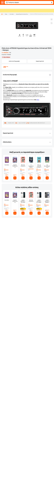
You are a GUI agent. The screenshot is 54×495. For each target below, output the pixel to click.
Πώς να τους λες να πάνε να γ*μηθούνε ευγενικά (39, 166)
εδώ (38, 99)
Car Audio (11, 14)
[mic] (51, 2)
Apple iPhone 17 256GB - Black (47, 201)
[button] (27, 99)
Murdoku (7, 164)
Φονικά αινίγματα (23, 165)
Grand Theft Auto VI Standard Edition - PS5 (15, 166)
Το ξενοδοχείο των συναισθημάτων (47, 166)
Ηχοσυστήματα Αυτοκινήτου (22, 14)
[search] (7, 2)
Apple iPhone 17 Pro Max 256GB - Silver (23, 201)
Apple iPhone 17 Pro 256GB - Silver (39, 201)
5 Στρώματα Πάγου (31, 166)
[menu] (2, 2)
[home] (2, 14)
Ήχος (6, 14)
